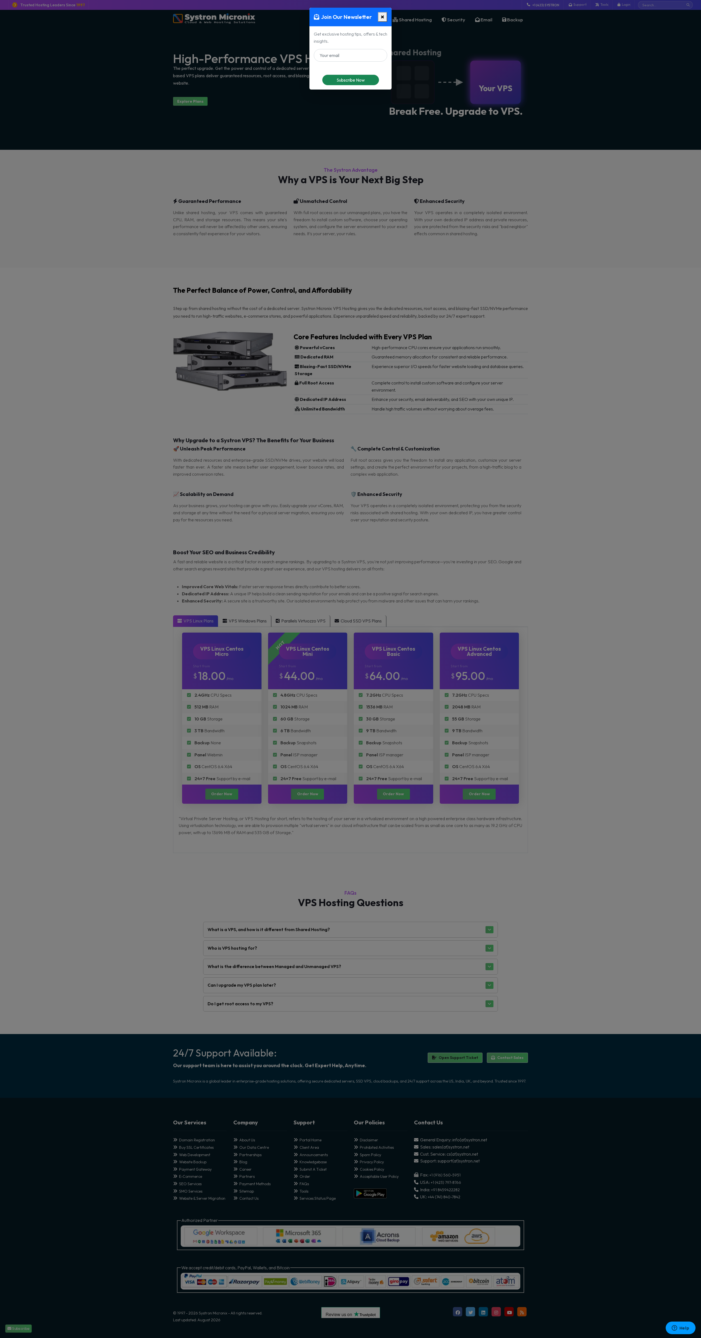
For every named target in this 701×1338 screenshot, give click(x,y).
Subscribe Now (351, 80)
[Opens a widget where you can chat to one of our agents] (680, 1328)
